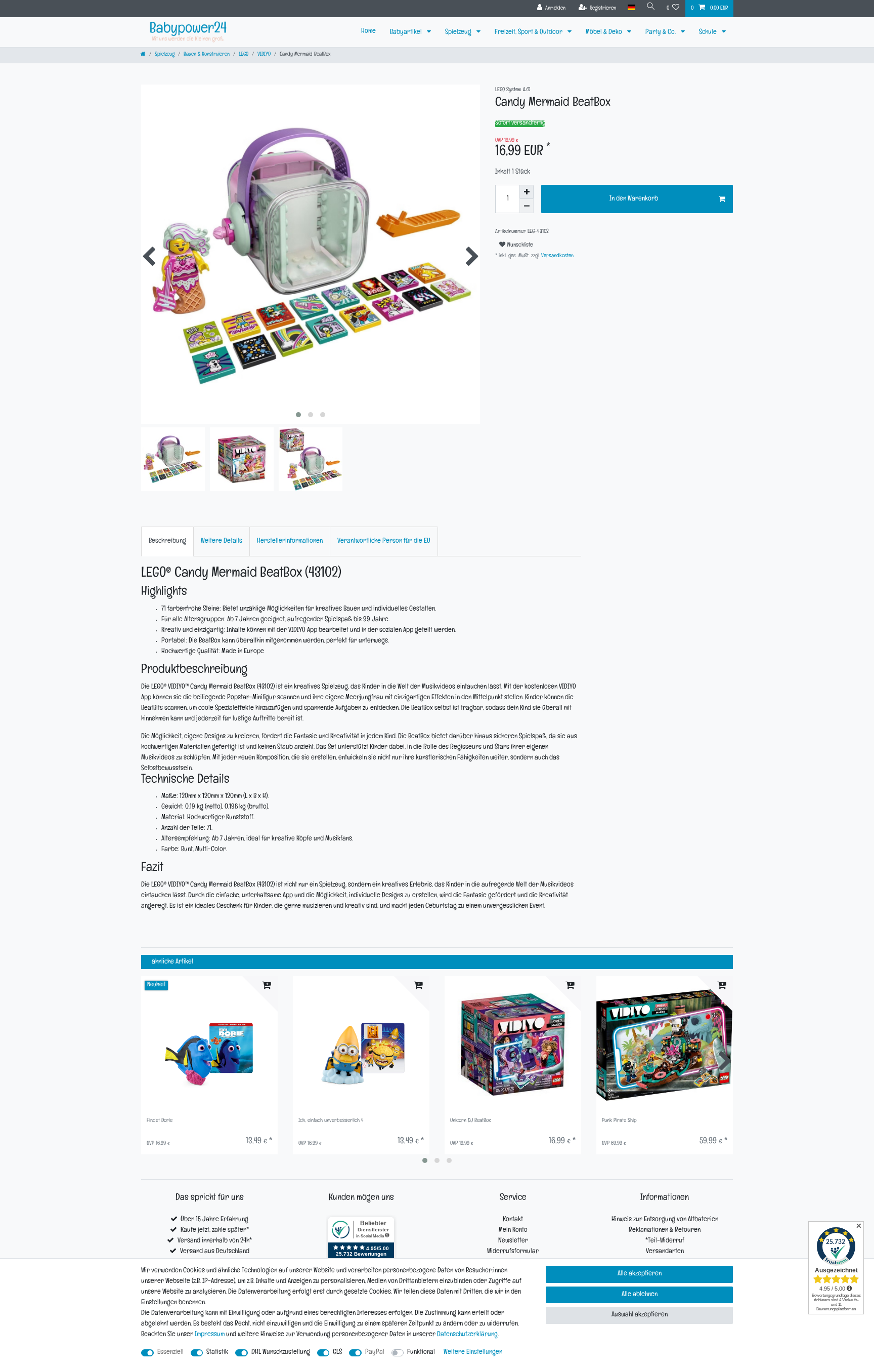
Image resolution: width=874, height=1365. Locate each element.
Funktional (421, 1352)
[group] (209, 1044)
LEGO (243, 55)
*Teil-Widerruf (664, 1241)
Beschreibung (167, 541)
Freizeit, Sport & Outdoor (529, 32)
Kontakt (513, 1220)
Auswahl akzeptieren (639, 1315)
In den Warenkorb (633, 199)
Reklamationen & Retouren (665, 1230)
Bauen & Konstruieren (207, 55)
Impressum (210, 1335)
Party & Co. (661, 32)
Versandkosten (557, 256)
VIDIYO (264, 55)
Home (368, 31)
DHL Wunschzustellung (280, 1352)
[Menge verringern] (526, 206)
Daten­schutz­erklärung (467, 1335)
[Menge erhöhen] (526, 192)
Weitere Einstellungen (473, 1352)
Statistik (217, 1352)
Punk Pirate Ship (619, 1121)
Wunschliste (519, 246)
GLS (337, 1352)
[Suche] (651, 8)
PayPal (374, 1352)
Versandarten (665, 1252)
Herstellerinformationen (290, 541)
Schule (708, 32)
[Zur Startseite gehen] (143, 55)
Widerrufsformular (513, 1252)
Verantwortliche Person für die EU (383, 541)
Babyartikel (406, 32)
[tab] (167, 541)
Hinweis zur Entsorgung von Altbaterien (664, 1220)
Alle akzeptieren (640, 1274)
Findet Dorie (159, 1121)
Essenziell (170, 1352)
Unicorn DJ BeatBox (470, 1121)
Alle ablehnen (640, 1295)
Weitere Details (221, 541)
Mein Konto (513, 1230)
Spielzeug (459, 32)
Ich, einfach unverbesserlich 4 (331, 1121)
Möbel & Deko (605, 32)
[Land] (631, 8)
